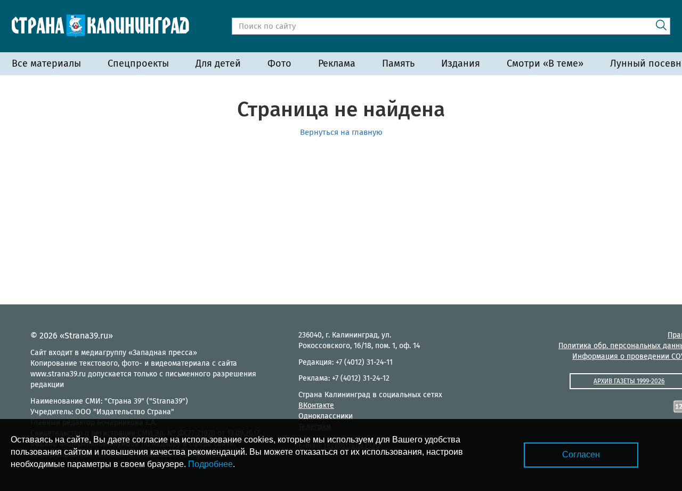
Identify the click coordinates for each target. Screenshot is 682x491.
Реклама (336, 63)
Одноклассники (325, 416)
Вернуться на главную (341, 132)
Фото (279, 63)
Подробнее (210, 464)
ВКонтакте (316, 405)
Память (398, 63)
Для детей (218, 63)
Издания (460, 63)
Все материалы (46, 63)
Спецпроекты (138, 63)
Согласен (581, 454)
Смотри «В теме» (545, 63)
